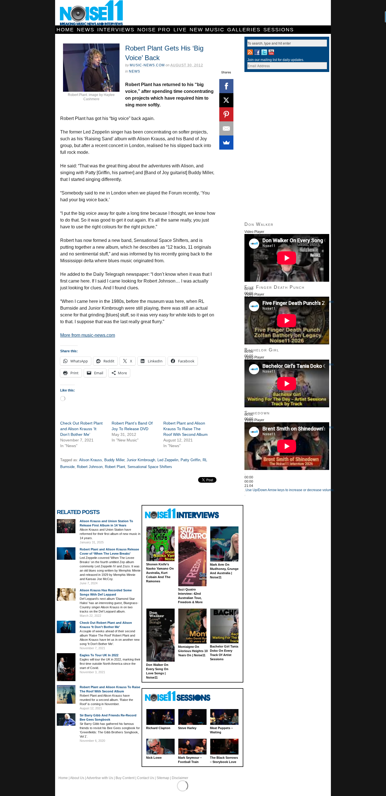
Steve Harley (187, 728)
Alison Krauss (90, 460)
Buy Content (125, 778)
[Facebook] (226, 86)
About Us (77, 778)
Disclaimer (180, 778)
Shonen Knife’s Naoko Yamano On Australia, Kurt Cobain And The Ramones (160, 573)
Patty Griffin (190, 460)
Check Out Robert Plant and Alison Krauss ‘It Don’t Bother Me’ (81, 429)
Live (180, 29)
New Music (207, 29)
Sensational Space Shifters (149, 467)
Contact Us (145, 778)
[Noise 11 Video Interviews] (182, 513)
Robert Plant (115, 467)
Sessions (278, 29)
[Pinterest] (226, 114)
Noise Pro (154, 29)
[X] (226, 100)
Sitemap (163, 778)
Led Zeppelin (167, 460)
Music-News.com (147, 65)
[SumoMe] (226, 142)
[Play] (245, 474)
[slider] (290, 490)
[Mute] (245, 491)
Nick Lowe (154, 757)
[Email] (226, 128)
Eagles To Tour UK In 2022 (99, 655)
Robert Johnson (90, 467)
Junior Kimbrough (141, 460)
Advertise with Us (99, 778)
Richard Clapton (158, 728)
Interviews (116, 29)
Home (65, 29)
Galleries (244, 29)
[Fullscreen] (245, 495)
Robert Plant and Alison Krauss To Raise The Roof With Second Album (185, 429)
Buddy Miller (114, 460)
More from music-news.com (87, 335)
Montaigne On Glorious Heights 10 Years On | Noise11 (193, 651)
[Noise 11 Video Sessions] (182, 696)
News (85, 29)
